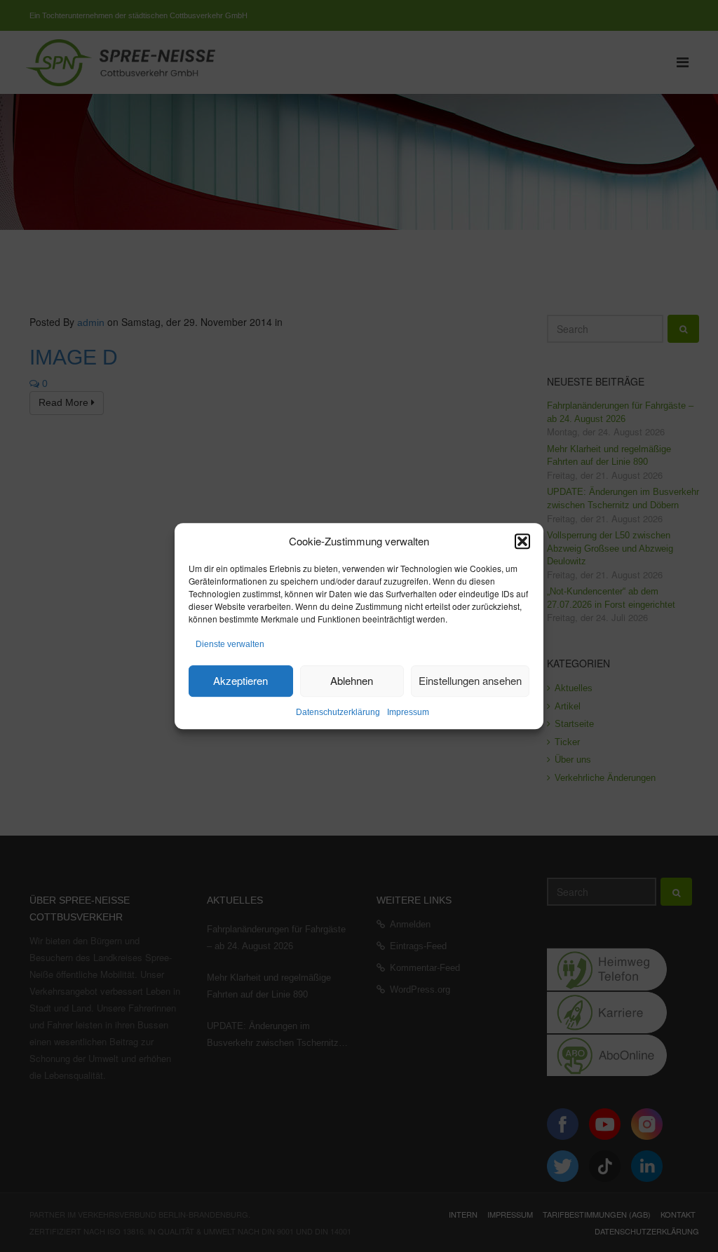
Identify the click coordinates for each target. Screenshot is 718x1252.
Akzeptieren (240, 680)
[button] (522, 541)
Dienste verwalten (230, 645)
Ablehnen (351, 680)
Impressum (408, 712)
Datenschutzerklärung (338, 712)
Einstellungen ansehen (470, 680)
